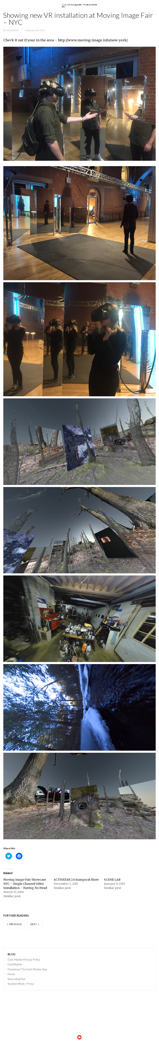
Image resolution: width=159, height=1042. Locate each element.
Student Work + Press (21, 983)
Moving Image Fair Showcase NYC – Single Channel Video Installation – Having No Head (25, 884)
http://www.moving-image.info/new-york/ (93, 40)
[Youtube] (79, 1037)
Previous (15, 924)
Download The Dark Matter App (27, 969)
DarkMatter (15, 964)
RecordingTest (16, 979)
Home (11, 974)
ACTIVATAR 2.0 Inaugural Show (76, 879)
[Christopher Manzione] (79, 5)
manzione (13, 30)
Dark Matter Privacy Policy (24, 959)
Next (33, 924)
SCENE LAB (112, 879)
